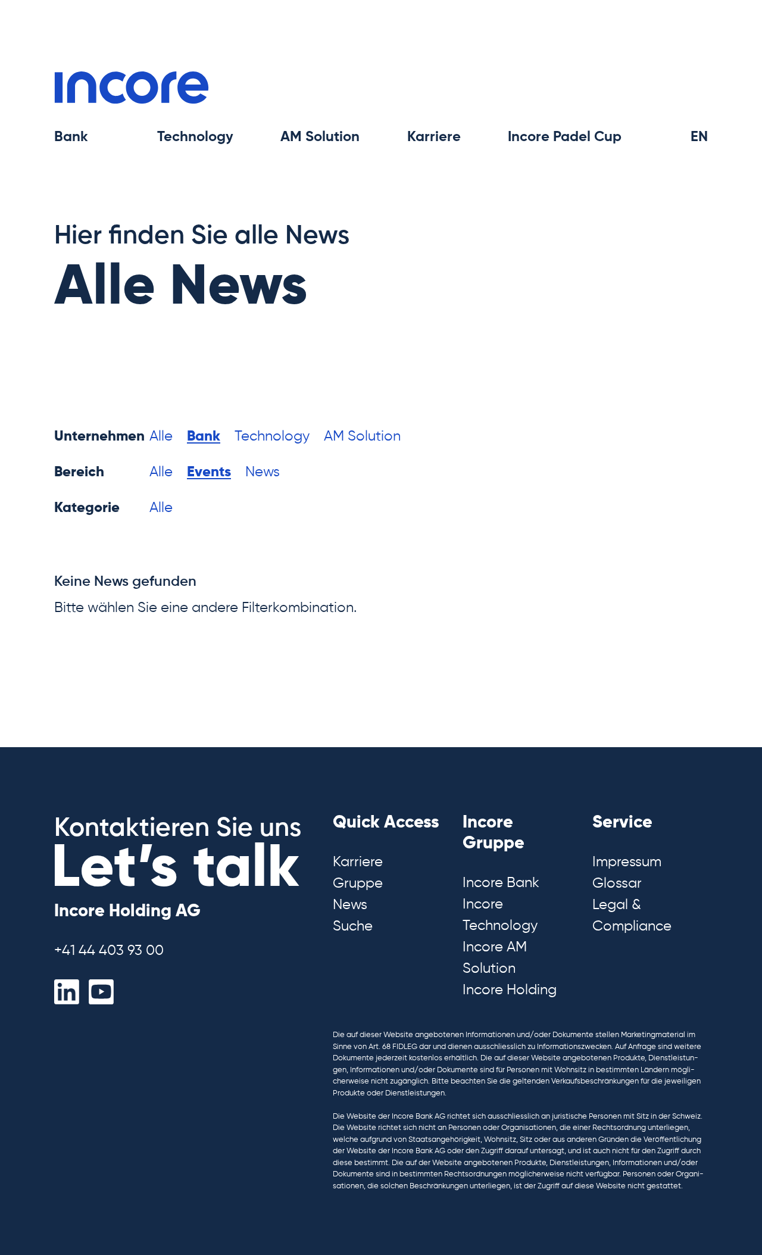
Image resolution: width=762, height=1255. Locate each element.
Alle (161, 436)
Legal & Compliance (632, 916)
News (262, 472)
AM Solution (362, 436)
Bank (203, 436)
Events (209, 472)
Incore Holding (510, 990)
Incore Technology (500, 915)
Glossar (617, 883)
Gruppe (358, 883)
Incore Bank (501, 883)
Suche (353, 926)
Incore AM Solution (495, 958)
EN (699, 137)
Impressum (626, 862)
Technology (272, 436)
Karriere (358, 862)
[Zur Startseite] (131, 87)
